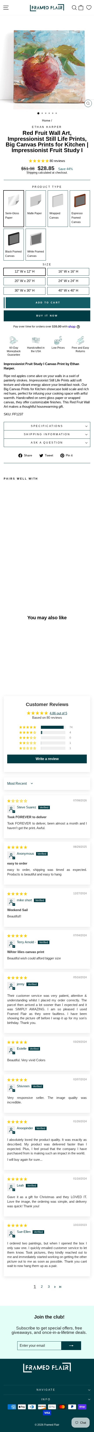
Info (45, 1399)
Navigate (46, 1389)
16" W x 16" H (68, 271)
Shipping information (47, 434)
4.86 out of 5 (58, 713)
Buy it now (47, 315)
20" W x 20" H (25, 281)
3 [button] (49, 1286)
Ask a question (47, 442)
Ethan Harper (47, 126)
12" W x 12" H (25, 271)
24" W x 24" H (68, 281)
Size (47, 264)
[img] (17, 801)
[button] (39, 161)
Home (46, 120)
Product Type (47, 187)
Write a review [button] (47, 759)
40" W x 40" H (68, 290)
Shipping (31, 172)
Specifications (47, 426)
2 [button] (42, 1286)
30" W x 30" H (25, 290)
